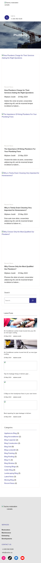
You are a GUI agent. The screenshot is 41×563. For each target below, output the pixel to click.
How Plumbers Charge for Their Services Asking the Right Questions (19, 91)
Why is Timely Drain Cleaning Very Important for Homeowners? (18, 209)
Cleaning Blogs (10, 467)
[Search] (32, 300)
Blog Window (9, 463)
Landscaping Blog (11, 473)
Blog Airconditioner (11, 437)
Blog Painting (9, 453)
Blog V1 (7, 460)
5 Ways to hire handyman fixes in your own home (20, 393)
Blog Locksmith (10, 450)
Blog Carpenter (10, 440)
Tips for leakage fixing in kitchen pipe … (17, 374)
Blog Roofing (9, 457)
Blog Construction (11, 443)
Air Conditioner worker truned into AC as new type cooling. (20, 353)
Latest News (9, 476)
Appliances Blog (10, 433)
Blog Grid (7, 447)
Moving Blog (9, 480)
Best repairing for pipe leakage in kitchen (17, 413)
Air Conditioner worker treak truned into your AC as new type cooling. (20, 331)
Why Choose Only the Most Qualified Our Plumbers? (18, 267)
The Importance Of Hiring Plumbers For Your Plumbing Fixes (20, 150)
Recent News (8, 87)
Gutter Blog (8, 470)
